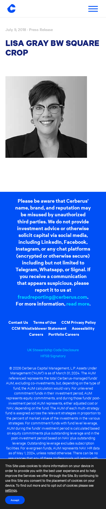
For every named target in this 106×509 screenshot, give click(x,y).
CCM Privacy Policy (78, 322)
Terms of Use (44, 322)
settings (11, 490)
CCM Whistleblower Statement (39, 328)
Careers (36, 334)
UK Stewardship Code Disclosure (53, 349)
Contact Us (18, 322)
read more (77, 303)
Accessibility (83, 328)
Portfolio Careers (63, 334)
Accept (15, 500)
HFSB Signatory (53, 355)
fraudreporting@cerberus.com (52, 296)
